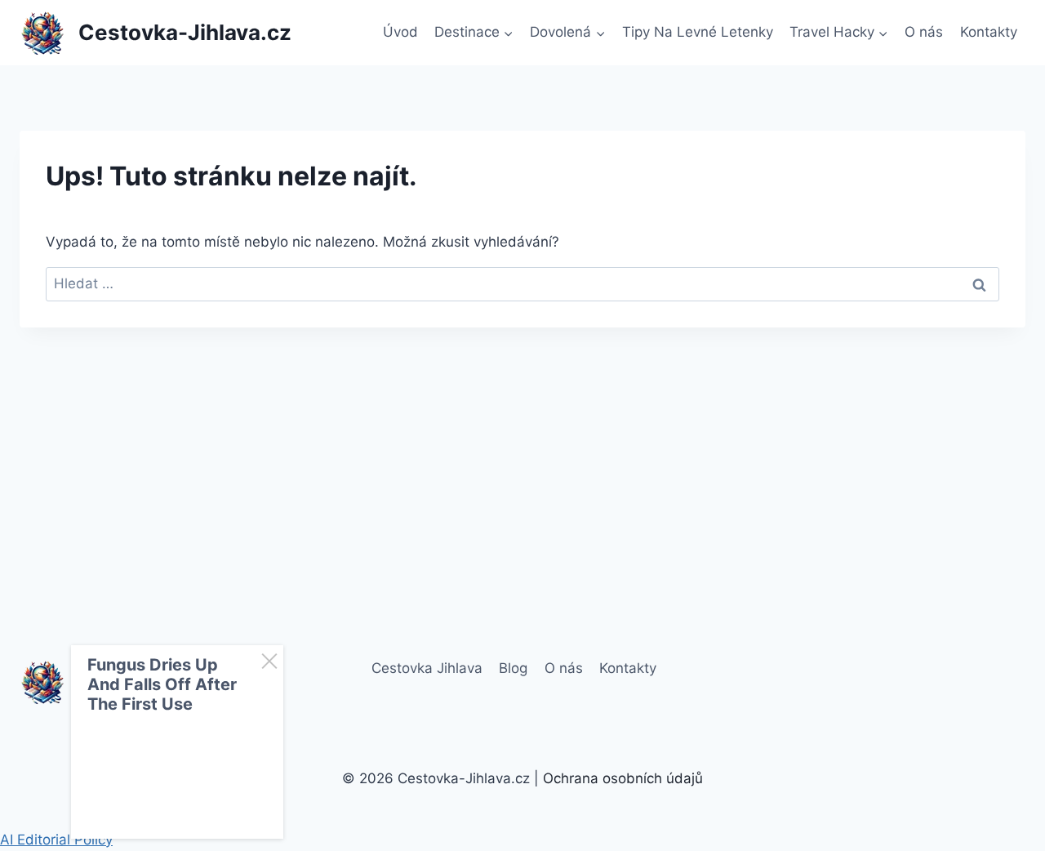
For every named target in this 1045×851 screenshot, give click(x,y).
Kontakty (988, 32)
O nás (924, 32)
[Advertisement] (522, 449)
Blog (513, 668)
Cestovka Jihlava (426, 668)
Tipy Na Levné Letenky (697, 32)
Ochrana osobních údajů (623, 778)
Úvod (400, 32)
